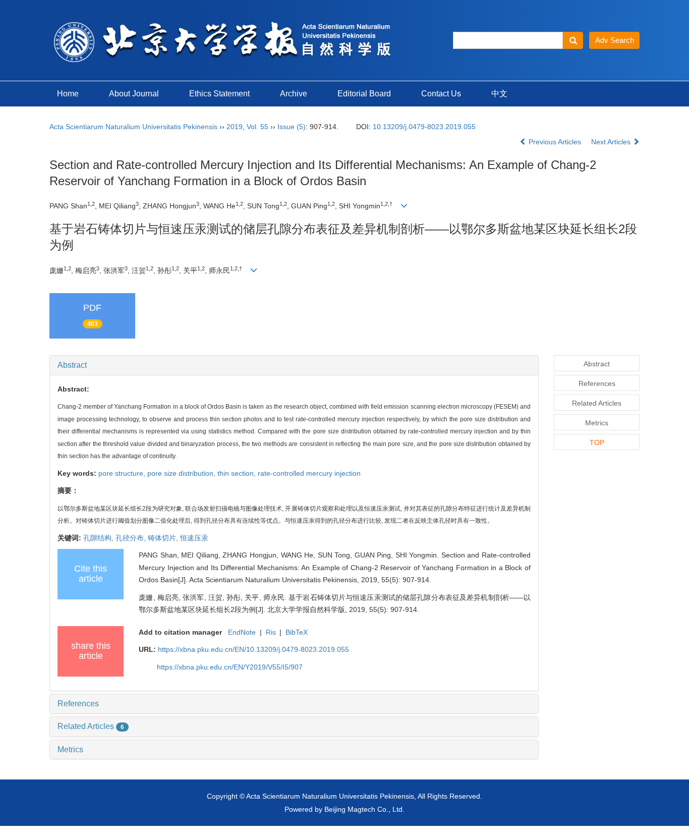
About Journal (134, 93)
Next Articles (612, 142)
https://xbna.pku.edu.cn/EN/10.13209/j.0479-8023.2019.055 (253, 649)
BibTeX (296, 632)
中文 (499, 93)
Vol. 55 (257, 127)
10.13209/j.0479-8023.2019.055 (424, 127)
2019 (234, 127)
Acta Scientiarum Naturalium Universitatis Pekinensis (133, 127)
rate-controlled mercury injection (309, 473)
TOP (597, 442)
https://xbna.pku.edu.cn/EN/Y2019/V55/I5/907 (230, 667)
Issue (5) (291, 127)
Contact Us (441, 93)
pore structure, (122, 473)
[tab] (294, 365)
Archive (293, 93)
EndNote (242, 632)
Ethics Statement (219, 93)
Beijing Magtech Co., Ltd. (364, 809)
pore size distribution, (182, 473)
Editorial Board (364, 93)
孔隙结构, (99, 538)
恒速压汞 (194, 538)
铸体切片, (164, 538)
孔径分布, (132, 538)
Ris (271, 632)
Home (68, 93)
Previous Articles (555, 142)
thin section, (237, 473)
